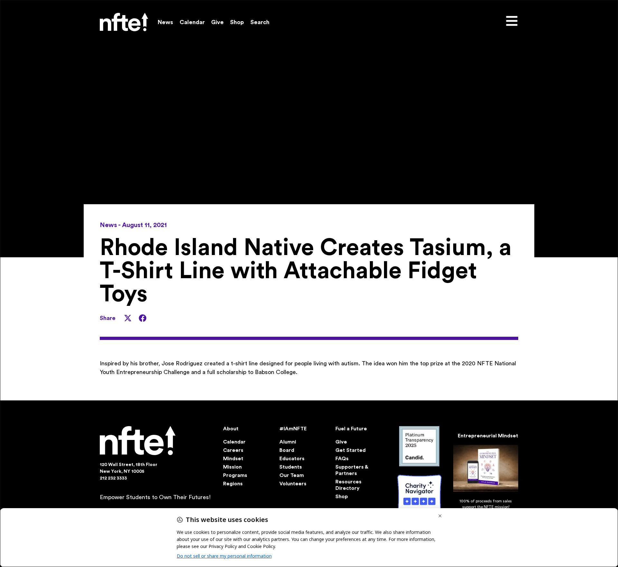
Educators (291, 458)
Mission (232, 467)
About (231, 428)
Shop (237, 22)
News (165, 22)
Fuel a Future (351, 428)
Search (259, 22)
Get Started (350, 450)
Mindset (233, 458)
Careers (233, 450)
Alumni (287, 441)
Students (290, 467)
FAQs (342, 458)
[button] (128, 318)
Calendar (192, 22)
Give (217, 22)
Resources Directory (348, 485)
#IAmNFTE (293, 428)
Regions (233, 483)
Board (286, 450)
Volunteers (292, 483)
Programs (235, 475)
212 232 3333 (113, 478)
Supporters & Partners (351, 470)
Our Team (291, 475)
